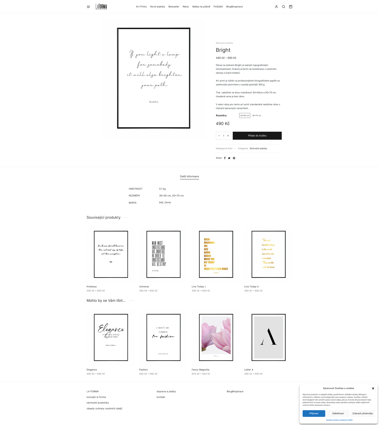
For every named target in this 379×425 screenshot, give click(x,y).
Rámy (186, 6)
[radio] (244, 115)
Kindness (92, 286)
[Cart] (290, 6)
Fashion (143, 369)
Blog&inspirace (234, 6)
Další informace (189, 176)
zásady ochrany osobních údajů (339, 420)
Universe (144, 286)
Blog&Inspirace (235, 391)
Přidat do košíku (257, 135)
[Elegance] (111, 338)
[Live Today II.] (268, 255)
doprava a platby (166, 391)
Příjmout (313, 413)
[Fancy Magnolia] (216, 338)
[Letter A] (268, 338)
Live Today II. (251, 286)
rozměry (221, 115)
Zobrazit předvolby (362, 413)
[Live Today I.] (216, 255)
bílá (161, 202)
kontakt (161, 397)
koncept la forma (96, 397)
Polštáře (218, 6)
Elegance (92, 369)
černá (167, 202)
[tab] (189, 176)
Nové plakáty (157, 6)
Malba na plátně (201, 6)
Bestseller (173, 6)
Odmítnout (338, 413)
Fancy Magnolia (200, 369)
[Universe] (163, 255)
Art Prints (141, 6)
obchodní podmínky (98, 402)
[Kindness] (111, 255)
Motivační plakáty (224, 43)
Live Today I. (199, 286)
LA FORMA (93, 391)
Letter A (248, 369)
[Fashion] (163, 338)
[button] (373, 388)
